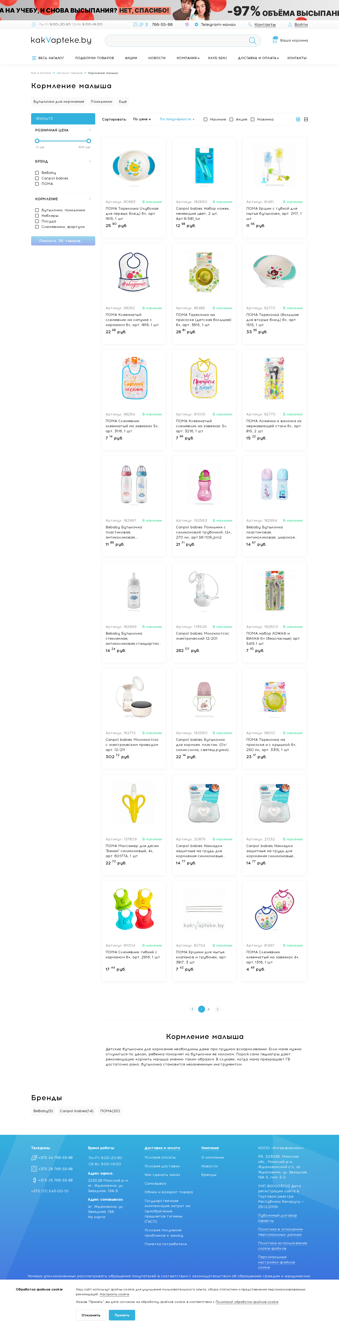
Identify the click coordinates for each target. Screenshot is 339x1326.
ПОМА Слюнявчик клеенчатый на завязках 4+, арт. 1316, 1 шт (273, 957)
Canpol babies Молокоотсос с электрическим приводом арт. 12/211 (132, 745)
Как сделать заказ (162, 1175)
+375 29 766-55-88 (55, 1169)
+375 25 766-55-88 (55, 1180)
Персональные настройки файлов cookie (276, 1262)
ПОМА (47, 184)
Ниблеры (50, 216)
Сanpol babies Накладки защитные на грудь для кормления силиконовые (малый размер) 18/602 (269, 851)
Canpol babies (55, 178)
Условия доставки (162, 1166)
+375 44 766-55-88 (55, 1158)
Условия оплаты (160, 1157)
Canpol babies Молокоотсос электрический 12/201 (202, 636)
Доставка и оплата (257, 58)
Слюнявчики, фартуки (63, 227)
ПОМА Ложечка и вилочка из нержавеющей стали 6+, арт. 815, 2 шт (274, 426)
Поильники (101, 102)
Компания (187, 58)
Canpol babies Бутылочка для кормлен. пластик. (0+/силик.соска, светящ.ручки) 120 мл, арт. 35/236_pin (202, 745)
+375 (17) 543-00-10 (49, 1191)
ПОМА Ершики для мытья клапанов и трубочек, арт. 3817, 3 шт (201, 957)
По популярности (175, 119)
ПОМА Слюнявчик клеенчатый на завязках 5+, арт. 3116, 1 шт (132, 426)
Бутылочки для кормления (58, 102)
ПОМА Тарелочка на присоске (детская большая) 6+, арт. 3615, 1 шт (204, 320)
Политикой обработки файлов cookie (247, 1302)
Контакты (297, 58)
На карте (96, 1217)
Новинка (265, 119)
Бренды (208, 1175)
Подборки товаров (94, 58)
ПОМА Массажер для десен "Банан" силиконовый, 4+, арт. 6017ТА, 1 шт (132, 851)
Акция (241, 119)
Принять (122, 1315)
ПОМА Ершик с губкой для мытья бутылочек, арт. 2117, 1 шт (274, 213)
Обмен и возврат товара (169, 1192)
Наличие (218, 119)
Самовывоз (155, 1183)
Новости (157, 58)
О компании (212, 1157)
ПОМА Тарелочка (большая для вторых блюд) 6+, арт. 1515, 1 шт (272, 320)
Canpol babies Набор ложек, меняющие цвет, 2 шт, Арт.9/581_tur (203, 213)
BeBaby (49, 173)
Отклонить (91, 1315)
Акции (131, 58)
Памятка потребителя (166, 1244)
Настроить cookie (114, 1294)
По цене (140, 119)
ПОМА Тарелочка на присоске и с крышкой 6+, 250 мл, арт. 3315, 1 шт (271, 745)
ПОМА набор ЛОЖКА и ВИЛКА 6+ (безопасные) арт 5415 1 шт (273, 638)
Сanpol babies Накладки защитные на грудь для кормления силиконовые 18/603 (199, 851)
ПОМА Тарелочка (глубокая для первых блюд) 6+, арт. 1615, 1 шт (132, 213)
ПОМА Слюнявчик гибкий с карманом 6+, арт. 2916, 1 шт (133, 954)
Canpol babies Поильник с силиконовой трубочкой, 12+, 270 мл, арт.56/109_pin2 (204, 532)
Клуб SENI (217, 58)
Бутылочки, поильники (63, 210)
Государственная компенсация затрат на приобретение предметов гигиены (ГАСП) (167, 1211)
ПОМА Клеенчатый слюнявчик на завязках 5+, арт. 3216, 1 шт (201, 426)
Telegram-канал (218, 24)
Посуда (49, 221)
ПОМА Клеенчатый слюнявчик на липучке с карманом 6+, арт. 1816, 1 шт (132, 320)
